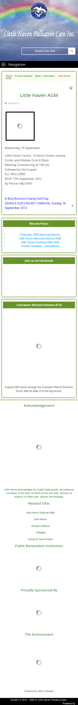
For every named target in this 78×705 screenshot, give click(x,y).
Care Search (40, 519)
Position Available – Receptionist (40, 246)
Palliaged (40, 532)
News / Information (45, 76)
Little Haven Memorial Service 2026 (40, 238)
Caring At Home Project (40, 539)
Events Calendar (23, 76)
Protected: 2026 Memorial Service (40, 234)
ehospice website (40, 525)
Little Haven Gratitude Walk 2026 (40, 242)
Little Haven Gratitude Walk (40, 512)
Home (9, 76)
